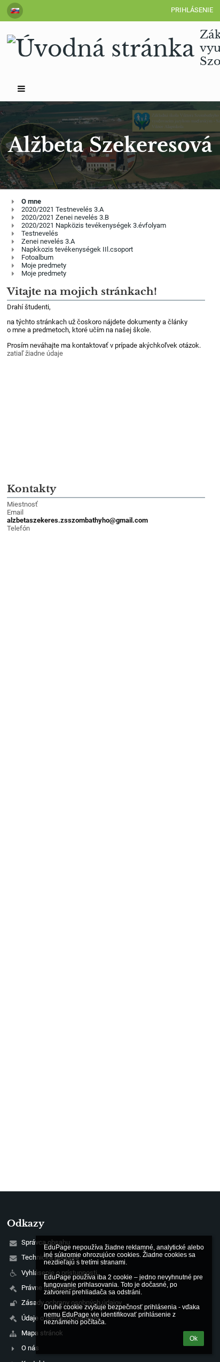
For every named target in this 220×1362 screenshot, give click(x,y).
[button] (15, 10)
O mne (31, 201)
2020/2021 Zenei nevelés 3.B (65, 217)
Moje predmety (43, 265)
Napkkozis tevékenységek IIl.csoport (77, 249)
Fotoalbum (37, 257)
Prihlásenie (192, 10)
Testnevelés (39, 233)
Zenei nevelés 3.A (48, 241)
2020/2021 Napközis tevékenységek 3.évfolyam (93, 225)
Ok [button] (194, 1338)
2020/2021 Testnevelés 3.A (62, 209)
